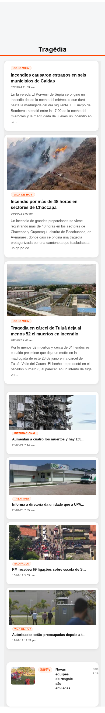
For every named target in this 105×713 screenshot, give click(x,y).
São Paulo (21, 563)
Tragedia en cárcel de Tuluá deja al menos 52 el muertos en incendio (46, 331)
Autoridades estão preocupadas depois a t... (49, 635)
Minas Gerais (45, 669)
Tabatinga (21, 498)
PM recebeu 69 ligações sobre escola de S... (49, 569)
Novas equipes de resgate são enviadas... (64, 678)
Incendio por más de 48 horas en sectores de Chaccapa (44, 204)
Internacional (25, 433)
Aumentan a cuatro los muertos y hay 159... (48, 439)
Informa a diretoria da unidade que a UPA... (48, 504)
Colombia (21, 68)
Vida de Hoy (22, 194)
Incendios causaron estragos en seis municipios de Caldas (48, 78)
